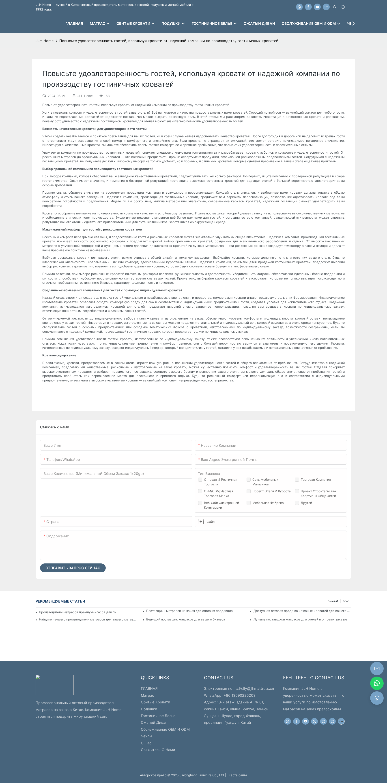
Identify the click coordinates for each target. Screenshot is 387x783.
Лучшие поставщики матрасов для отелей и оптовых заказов (301, 619)
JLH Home (45, 40)
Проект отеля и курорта (271, 491)
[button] (353, 23)
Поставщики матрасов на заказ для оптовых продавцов (189, 611)
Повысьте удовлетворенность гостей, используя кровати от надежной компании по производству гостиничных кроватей (168, 40)
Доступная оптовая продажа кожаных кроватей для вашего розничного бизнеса (302, 611)
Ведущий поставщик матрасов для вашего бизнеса (185, 619)
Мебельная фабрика (268, 503)
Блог (346, 601)
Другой (306, 503)
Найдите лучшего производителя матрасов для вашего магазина (88, 619)
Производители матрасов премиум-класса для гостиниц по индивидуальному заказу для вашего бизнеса (79, 612)
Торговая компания (316, 479)
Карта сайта (237, 775)
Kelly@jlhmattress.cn (256, 688)
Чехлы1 (333, 601)
